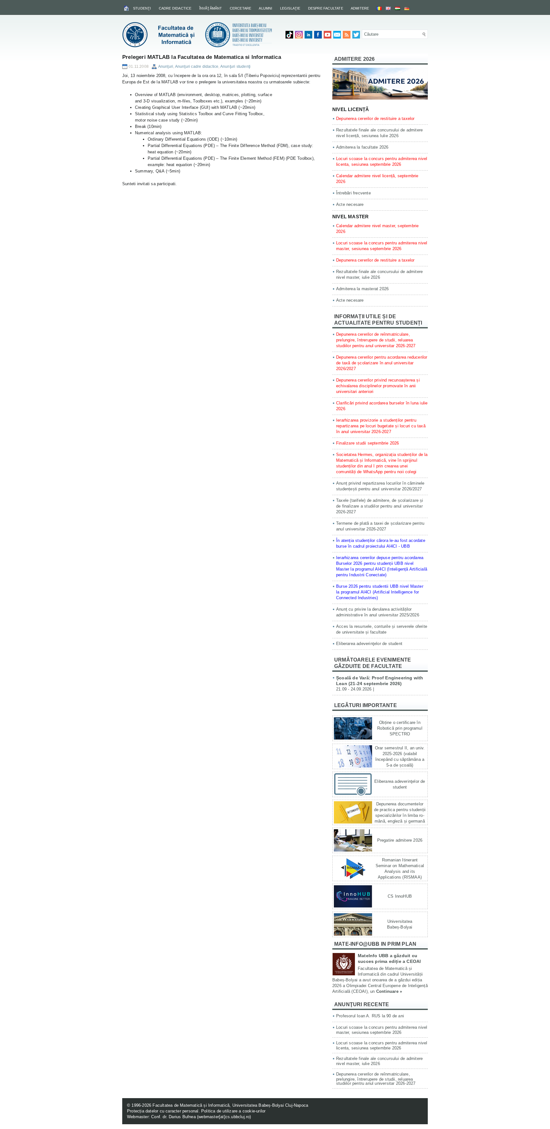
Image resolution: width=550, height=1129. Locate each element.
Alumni (265, 8)
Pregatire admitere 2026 (400, 840)
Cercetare (240, 8)
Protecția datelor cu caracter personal (163, 1111)
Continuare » (389, 991)
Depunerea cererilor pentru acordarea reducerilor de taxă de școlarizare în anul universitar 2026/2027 (381, 363)
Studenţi (142, 8)
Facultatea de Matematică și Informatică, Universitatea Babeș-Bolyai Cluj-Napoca (230, 1105)
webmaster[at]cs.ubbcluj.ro (224, 1116)
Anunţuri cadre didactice (197, 66)
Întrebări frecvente (353, 193)
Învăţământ (210, 8)
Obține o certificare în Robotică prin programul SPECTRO (399, 728)
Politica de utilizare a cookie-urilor (233, 1111)
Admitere (360, 8)
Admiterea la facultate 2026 (362, 147)
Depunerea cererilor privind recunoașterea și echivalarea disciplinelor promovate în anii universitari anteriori (378, 386)
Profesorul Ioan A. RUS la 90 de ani (370, 1015)
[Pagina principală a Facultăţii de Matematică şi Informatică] (126, 8)
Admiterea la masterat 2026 (362, 288)
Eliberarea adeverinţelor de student (369, 643)
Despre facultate (325, 8)
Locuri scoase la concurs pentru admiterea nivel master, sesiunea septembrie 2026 (381, 1030)
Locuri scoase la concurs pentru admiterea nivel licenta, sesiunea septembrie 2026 (381, 1045)
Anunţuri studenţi (235, 66)
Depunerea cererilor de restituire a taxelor (375, 118)
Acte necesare (350, 204)
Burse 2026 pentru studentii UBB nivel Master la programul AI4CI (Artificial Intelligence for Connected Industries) (379, 592)
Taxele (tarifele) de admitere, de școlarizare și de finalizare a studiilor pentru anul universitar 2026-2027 (379, 506)
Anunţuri (165, 66)
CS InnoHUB (400, 896)
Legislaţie (290, 8)
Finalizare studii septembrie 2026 (367, 443)
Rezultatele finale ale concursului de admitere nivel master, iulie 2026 (379, 1061)
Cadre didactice (175, 8)
